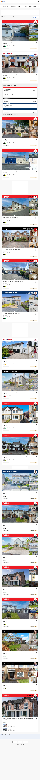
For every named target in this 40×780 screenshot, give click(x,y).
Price (26, 6)
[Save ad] (36, 43)
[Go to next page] (26, 742)
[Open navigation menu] (38, 1)
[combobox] (12, 6)
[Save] (38, 6)
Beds (30, 6)
